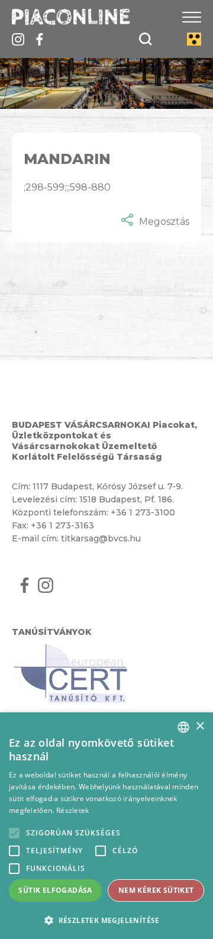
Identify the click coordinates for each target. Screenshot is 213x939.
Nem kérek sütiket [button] (156, 890)
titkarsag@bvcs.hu (101, 538)
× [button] (199, 726)
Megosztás (164, 221)
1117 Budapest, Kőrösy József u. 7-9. (108, 486)
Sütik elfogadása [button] (55, 890)
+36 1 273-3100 (143, 512)
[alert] (106, 825)
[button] (106, 919)
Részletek (72, 810)
